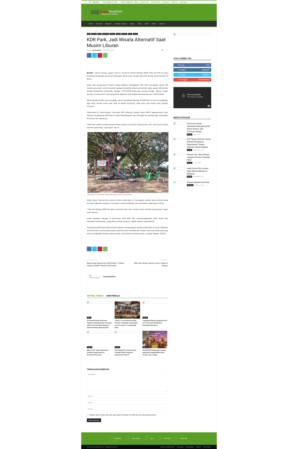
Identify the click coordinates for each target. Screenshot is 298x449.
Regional (108, 24)
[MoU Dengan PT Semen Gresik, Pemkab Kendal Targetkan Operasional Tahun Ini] (127, 339)
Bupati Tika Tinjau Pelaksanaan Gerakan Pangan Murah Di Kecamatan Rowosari (97, 352)
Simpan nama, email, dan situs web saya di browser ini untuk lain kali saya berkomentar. (122, 415)
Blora (99, 34)
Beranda (89, 31)
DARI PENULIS (113, 296)
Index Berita (183, 2)
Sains (139, 24)
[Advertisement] (127, 65)
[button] (195, 2)
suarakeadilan (96, 50)
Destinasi (105, 34)
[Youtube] (210, 2)
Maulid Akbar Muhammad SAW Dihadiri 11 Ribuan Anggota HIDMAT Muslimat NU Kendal (105, 264)
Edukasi (112, 34)
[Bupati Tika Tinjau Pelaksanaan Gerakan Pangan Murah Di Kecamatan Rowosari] (99, 339)
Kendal (189, 150)
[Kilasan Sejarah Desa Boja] (179, 187)
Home (90, 24)
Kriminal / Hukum (121, 24)
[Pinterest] (100, 55)
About (136, 2)
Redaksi (198, 447)
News (130, 34)
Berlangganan (204, 80)
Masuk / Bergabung (127, 2)
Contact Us (174, 2)
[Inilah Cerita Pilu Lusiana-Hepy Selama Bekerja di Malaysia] (179, 173)
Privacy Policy (145, 2)
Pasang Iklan (190, 447)
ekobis (118, 34)
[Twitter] (207, 2)
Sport (147, 24)
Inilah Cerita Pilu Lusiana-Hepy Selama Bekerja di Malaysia (198, 171)
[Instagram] (201, 2)
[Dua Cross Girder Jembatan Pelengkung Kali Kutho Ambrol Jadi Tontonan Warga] (179, 128)
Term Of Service (155, 2)
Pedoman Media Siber (167, 447)
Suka (208, 65)
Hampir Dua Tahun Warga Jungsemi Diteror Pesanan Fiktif (198, 157)
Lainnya (162, 24)
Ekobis (132, 24)
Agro (96, 31)
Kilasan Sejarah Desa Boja (198, 182)
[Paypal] (113, 281)
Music (154, 24)
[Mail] (204, 2)
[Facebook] (198, 2)
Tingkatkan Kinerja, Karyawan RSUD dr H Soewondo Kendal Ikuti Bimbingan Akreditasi (154, 323)
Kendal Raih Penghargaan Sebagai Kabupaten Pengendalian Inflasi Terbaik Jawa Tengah (154, 352)
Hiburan (124, 34)
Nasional (99, 24)
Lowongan (180, 447)
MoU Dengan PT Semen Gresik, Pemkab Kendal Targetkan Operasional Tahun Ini (125, 352)
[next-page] (92, 359)
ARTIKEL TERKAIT (95, 296)
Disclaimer (166, 2)
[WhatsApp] (105, 55)
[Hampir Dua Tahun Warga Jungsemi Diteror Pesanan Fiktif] (179, 159)
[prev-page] (88, 359)
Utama (135, 34)
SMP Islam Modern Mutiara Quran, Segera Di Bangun (151, 264)
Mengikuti (206, 70)
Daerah (94, 34)
